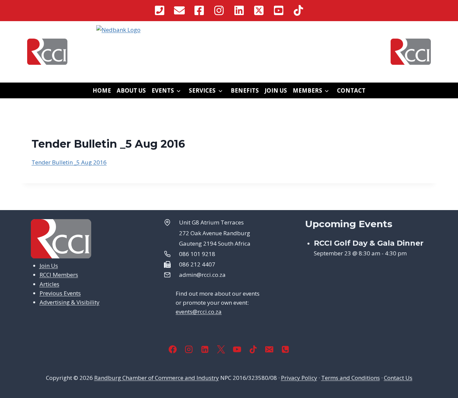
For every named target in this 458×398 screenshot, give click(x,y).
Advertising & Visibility (70, 302)
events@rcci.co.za (199, 311)
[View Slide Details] (229, 41)
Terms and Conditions (350, 378)
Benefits (245, 90)
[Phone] (285, 349)
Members (307, 90)
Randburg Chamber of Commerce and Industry (156, 378)
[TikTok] (253, 349)
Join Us (276, 90)
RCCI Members (59, 275)
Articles (49, 284)
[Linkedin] (205, 349)
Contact (351, 90)
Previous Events (60, 293)
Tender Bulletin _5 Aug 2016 (69, 162)
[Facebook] (173, 349)
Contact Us (398, 378)
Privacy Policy (299, 378)
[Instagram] (189, 349)
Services (202, 90)
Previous (86, 41)
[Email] (269, 349)
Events (163, 90)
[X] (221, 349)
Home (102, 90)
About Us (131, 90)
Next (372, 41)
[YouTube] (237, 349)
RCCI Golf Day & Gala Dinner (368, 243)
